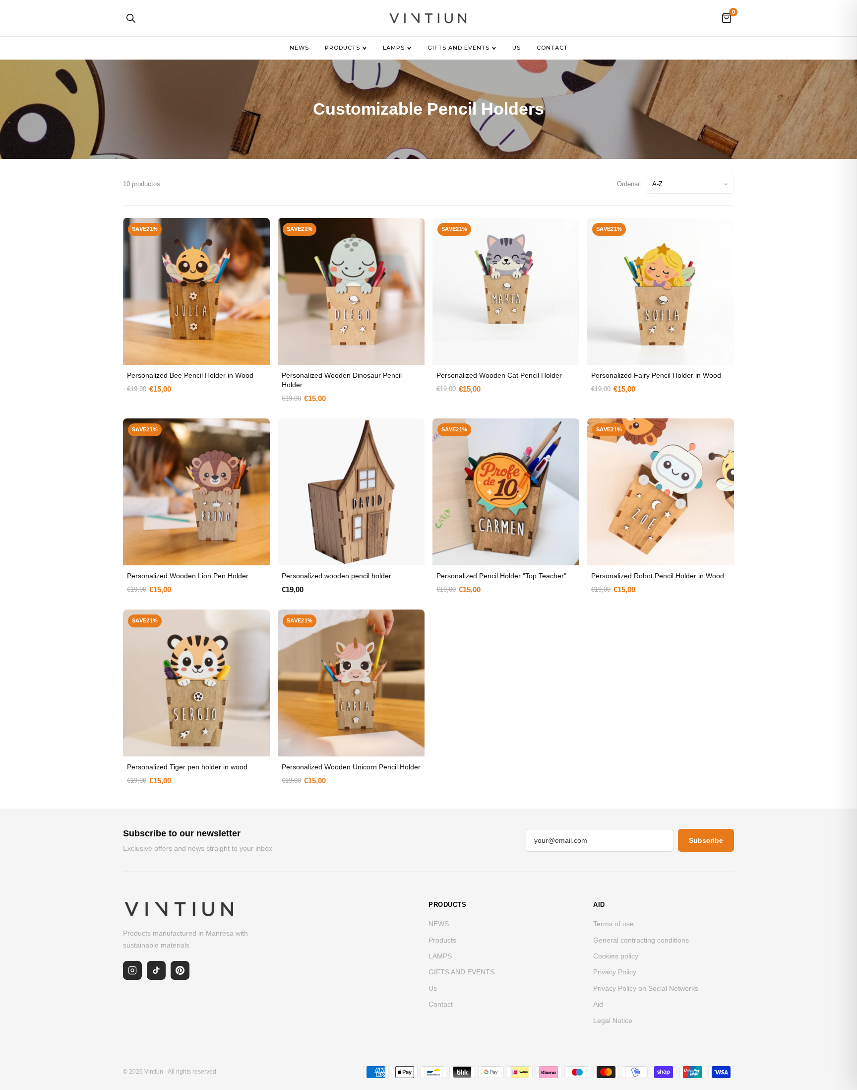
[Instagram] (132, 970)
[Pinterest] (180, 970)
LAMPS (394, 47)
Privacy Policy (614, 972)
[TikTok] (156, 970)
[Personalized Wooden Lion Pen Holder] (196, 491)
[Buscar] (130, 17)
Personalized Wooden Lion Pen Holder (187, 576)
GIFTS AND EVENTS (459, 47)
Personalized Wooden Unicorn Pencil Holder (351, 767)
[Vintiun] (428, 18)
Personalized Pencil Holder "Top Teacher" (501, 576)
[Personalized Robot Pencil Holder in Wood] (660, 491)
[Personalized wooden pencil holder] (351, 491)
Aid (598, 1004)
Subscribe (706, 840)
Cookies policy (615, 956)
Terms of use (613, 924)
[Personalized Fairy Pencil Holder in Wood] (660, 291)
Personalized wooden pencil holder (336, 576)
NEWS (299, 47)
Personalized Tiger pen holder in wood (187, 767)
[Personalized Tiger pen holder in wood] (196, 683)
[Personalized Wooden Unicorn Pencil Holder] (351, 683)
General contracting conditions (641, 940)
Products (342, 47)
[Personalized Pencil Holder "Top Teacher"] (505, 491)
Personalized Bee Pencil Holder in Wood (190, 375)
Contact (552, 47)
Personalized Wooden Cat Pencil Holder (499, 375)
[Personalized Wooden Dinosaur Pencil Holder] (351, 291)
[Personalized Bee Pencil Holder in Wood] (196, 291)
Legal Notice (612, 1020)
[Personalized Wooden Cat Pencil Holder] (505, 279)
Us (516, 47)
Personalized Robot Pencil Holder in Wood (657, 576)
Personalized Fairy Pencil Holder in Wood (656, 375)
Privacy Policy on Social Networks (645, 988)
